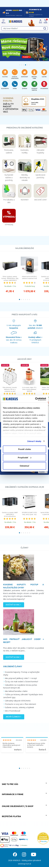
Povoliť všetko (24, 449)
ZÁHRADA (24, 88)
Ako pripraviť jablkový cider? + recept (21, 678)
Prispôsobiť (23, 457)
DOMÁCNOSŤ (24, 76)
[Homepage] (16, 21)
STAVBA (15, 88)
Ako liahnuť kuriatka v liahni (16, 691)
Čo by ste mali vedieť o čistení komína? (21, 681)
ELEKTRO (44, 76)
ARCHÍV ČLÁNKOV (13, 717)
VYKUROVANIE (44, 88)
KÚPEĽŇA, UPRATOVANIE (14, 77)
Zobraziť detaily (34, 441)
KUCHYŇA (5, 76)
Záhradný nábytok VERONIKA (17, 700)
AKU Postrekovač (12, 710)
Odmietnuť (24, 466)
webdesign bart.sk (24, 864)
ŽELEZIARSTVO (5, 88)
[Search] (44, 28)
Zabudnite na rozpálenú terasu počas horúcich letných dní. (20, 686)
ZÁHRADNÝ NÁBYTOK (34, 89)
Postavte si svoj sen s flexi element (20, 704)
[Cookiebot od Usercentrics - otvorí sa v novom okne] (35, 399)
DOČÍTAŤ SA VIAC (13, 605)
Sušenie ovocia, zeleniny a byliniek (19, 707)
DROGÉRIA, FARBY (34, 77)
